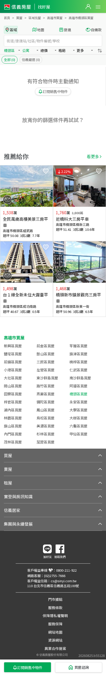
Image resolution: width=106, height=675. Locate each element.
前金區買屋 (46, 345)
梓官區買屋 (13, 401)
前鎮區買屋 (13, 361)
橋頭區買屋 (78, 393)
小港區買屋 (13, 369)
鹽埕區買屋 (13, 353)
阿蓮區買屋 (78, 385)
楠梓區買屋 (78, 361)
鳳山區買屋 (46, 409)
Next (102, 241)
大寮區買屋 (78, 409)
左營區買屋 (46, 369)
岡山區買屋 (13, 385)
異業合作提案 (55, 648)
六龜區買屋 (78, 425)
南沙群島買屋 (80, 377)
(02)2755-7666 (54, 575)
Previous (4, 241)
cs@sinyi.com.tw (63, 580)
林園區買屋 (13, 417)
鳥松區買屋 (46, 417)
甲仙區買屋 (78, 433)
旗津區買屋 (78, 353)
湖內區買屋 (13, 409)
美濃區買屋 (46, 425)
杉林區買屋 (46, 433)
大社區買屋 (13, 377)
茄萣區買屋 (46, 441)
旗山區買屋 (13, 425)
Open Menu (98, 7)
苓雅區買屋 (78, 345)
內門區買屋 (13, 433)
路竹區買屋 (46, 385)
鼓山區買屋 (46, 353)
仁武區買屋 (78, 369)
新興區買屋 (13, 345)
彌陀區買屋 (46, 401)
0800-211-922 (66, 570)
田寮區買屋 (13, 393)
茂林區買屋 (13, 441)
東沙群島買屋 (47, 377)
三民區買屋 (46, 361)
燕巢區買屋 (46, 393)
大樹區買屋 (78, 417)
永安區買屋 (78, 401)
